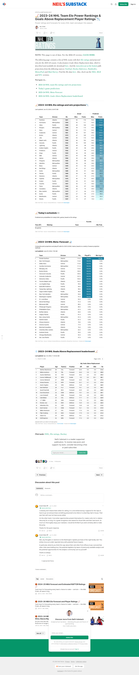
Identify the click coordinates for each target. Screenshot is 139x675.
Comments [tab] (39, 488)
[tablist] (43, 488)
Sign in (133, 4)
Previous (42, 475)
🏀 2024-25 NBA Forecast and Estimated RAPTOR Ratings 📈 (60, 585)
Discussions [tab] (49, 579)
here (66, 66)
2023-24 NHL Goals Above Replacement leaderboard (60, 96)
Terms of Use (78, 642)
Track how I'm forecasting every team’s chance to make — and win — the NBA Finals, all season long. (60, 590)
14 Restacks (57, 461)
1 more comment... (41, 569)
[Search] (111, 4)
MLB (99, 72)
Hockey (63, 434)
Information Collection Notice (69, 644)
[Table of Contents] (2, 337)
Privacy (67, 661)
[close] (87, 611)
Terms (73, 661)
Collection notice (81, 661)
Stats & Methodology (43, 12)
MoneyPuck (39, 72)
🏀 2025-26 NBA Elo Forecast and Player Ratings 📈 (57, 601)
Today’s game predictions (49, 88)
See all (39, 633)
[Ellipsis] (102, 505)
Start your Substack (64, 666)
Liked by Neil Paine (46, 508)
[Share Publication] (116, 4)
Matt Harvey (53, 72)
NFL (40, 75)
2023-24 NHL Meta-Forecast (50, 92)
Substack (60, 671)
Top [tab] (37, 579)
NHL (47, 434)
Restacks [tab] (47, 488)
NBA (94, 72)
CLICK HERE (89, 55)
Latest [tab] (42, 579)
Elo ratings (85, 59)
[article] (69, 590)
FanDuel (68, 69)
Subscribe (123, 4)
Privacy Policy (84, 644)
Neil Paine (42, 26)
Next (98, 475)
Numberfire (92, 69)
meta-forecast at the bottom (86, 66)
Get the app (79, 666)
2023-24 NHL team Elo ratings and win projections (59, 84)
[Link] (32, 105)
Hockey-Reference (80, 69)
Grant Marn (43, 506)
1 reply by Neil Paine (47, 561)
